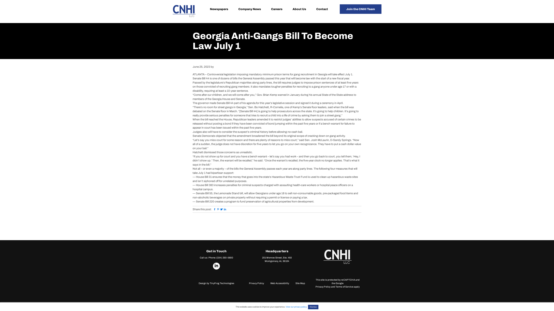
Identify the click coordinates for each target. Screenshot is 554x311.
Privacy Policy (256, 283)
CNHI (184, 11)
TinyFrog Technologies (222, 283)
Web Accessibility (279, 283)
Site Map (300, 283)
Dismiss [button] (313, 307)
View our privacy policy (296, 307)
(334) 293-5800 (224, 257)
